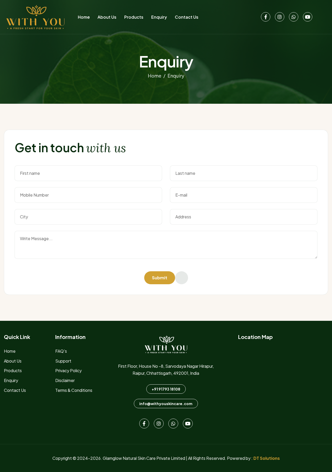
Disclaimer (65, 380)
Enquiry (159, 17)
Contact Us (186, 17)
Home (84, 17)
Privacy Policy (68, 370)
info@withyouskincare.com (165, 403)
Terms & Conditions (73, 390)
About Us (107, 17)
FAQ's (61, 351)
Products (133, 17)
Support (63, 361)
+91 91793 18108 (166, 389)
